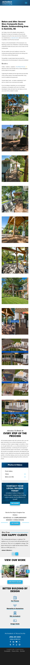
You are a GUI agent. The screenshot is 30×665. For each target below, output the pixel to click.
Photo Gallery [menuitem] (9, 471)
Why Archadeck (15, 616)
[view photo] (8, 571)
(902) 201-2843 (15, 637)
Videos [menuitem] (7, 474)
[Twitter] (19, 641)
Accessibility (7, 651)
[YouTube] (16, 641)
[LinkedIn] (13, 641)
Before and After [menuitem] (9, 477)
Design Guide (15, 624)
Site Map (22, 651)
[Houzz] (10, 644)
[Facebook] (10, 641)
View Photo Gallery (15, 582)
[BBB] (16, 644)
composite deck (14, 38)
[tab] (25, 474)
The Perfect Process (20, 66)
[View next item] (16, 553)
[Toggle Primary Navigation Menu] (26, 3)
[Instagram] (19, 644)
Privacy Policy (15, 651)
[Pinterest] (13, 644)
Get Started (15, 503)
